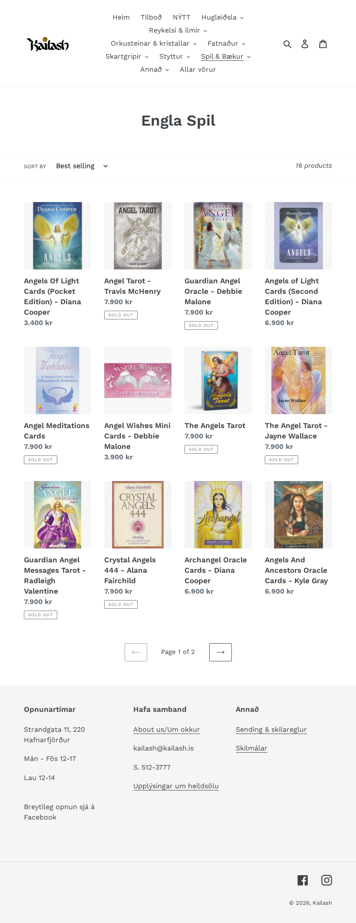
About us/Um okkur (166, 729)
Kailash (322, 903)
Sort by (35, 166)
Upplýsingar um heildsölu (176, 786)
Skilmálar (251, 748)
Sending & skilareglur (271, 729)
